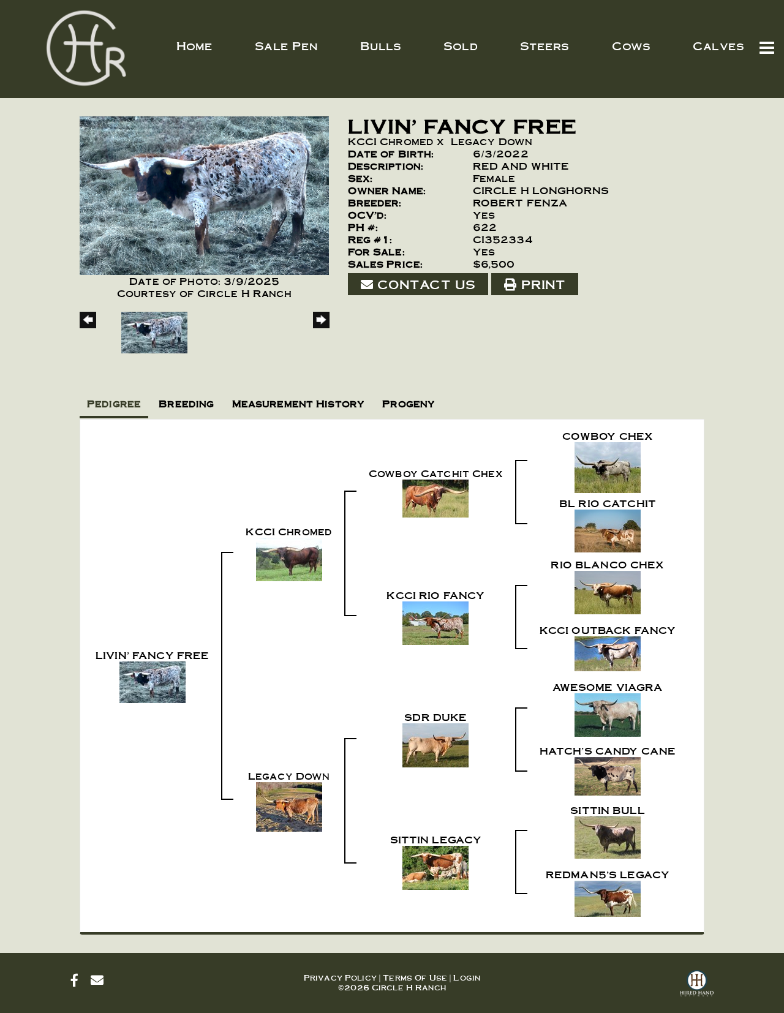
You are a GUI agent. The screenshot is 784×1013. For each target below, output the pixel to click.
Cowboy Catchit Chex (436, 473)
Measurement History (298, 403)
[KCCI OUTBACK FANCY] (608, 651)
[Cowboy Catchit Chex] (435, 495)
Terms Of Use (415, 977)
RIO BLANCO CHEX (607, 564)
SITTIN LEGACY (436, 839)
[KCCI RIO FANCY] (435, 620)
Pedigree (114, 403)
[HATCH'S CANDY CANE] (608, 773)
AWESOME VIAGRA (607, 686)
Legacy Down (492, 141)
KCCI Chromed (391, 141)
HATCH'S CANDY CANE (608, 750)
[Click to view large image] (204, 193)
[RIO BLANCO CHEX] (608, 590)
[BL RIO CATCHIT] (608, 528)
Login (466, 977)
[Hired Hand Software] (697, 988)
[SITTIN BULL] (608, 835)
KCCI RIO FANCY (435, 595)
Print (540, 284)
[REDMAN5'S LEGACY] (608, 896)
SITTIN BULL (607, 810)
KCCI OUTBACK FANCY (608, 629)
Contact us (424, 284)
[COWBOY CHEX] (608, 465)
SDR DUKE (435, 716)
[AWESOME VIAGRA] (608, 712)
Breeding (186, 403)
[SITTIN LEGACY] (435, 865)
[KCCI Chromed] (289, 557)
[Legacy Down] (289, 804)
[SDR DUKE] (435, 743)
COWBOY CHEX (608, 435)
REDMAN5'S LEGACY (607, 874)
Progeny (408, 403)
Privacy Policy (340, 977)
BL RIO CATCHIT (607, 503)
